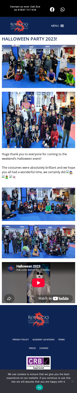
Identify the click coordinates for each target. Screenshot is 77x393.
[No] (72, 381)
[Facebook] (52, 9)
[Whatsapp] (62, 9)
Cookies (43, 348)
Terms (61, 339)
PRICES (32, 348)
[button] (55, 26)
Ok (39, 387)
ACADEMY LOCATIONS (43, 339)
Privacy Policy (21, 339)
